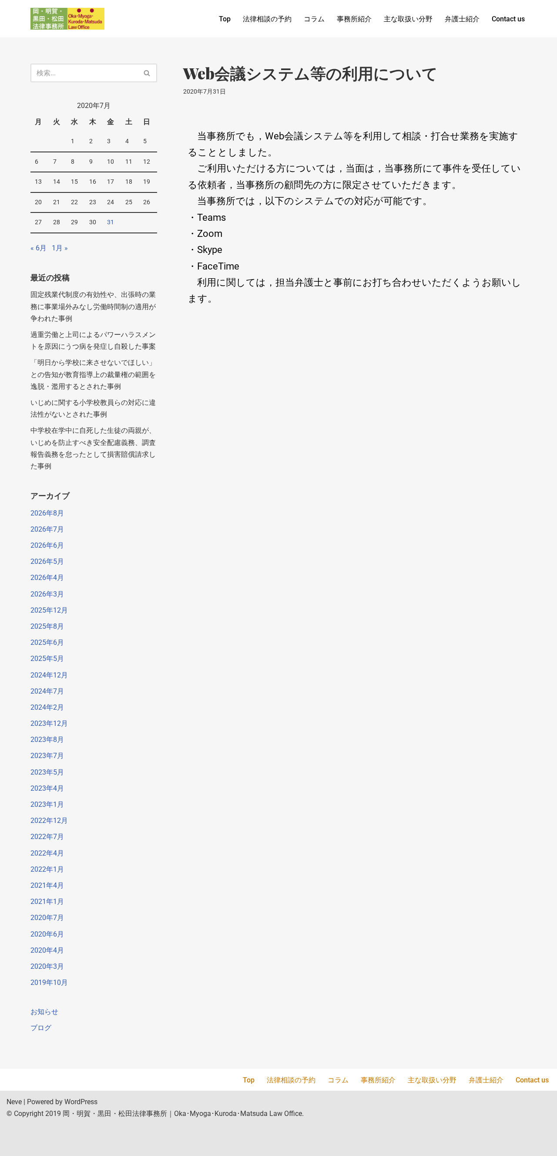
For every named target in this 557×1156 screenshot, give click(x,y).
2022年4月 (47, 853)
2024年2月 (47, 707)
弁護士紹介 (462, 19)
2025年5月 (47, 658)
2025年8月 (47, 626)
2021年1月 (47, 901)
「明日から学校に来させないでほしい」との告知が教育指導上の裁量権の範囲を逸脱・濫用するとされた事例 (93, 374)
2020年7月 (47, 917)
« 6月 (38, 248)
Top (225, 19)
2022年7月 (47, 836)
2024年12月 (49, 675)
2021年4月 (47, 885)
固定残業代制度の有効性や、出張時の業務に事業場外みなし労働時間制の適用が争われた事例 (93, 306)
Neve (14, 1102)
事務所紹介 (354, 19)
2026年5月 (47, 561)
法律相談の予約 (267, 19)
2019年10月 (49, 982)
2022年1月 (47, 869)
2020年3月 (47, 966)
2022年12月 (49, 820)
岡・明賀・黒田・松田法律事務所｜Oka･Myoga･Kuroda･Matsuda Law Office (182, 1113)
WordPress (80, 1102)
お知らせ (44, 1012)
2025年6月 (47, 642)
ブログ (40, 1028)
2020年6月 (47, 934)
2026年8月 (47, 513)
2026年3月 (47, 594)
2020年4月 (47, 950)
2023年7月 (47, 756)
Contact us (508, 19)
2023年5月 (47, 772)
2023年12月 (49, 723)
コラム (314, 19)
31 (110, 222)
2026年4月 (47, 577)
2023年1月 (47, 804)
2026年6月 (47, 545)
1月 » (60, 248)
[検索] (147, 73)
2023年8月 (47, 739)
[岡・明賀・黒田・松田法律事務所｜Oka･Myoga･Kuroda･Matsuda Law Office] (67, 19)
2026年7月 (47, 529)
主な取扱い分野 (408, 19)
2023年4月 (47, 788)
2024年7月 (47, 691)
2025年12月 (49, 610)
